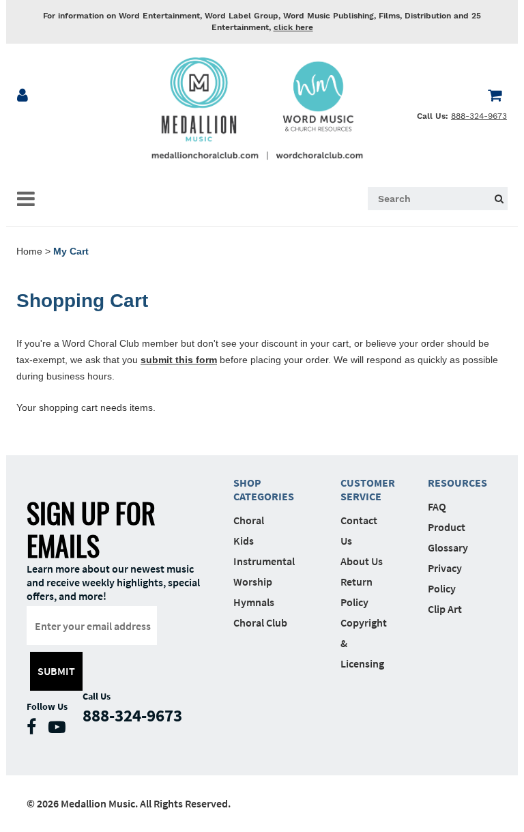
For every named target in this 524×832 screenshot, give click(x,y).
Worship (252, 581)
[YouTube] (60, 730)
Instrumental (264, 561)
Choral (248, 520)
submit (56, 671)
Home (29, 251)
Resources (451, 482)
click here (293, 27)
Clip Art (445, 609)
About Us (361, 561)
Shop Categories (263, 489)
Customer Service (363, 489)
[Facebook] (35, 730)
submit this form (179, 359)
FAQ (437, 506)
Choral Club (260, 622)
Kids (243, 540)
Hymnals (253, 602)
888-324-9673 (479, 116)
